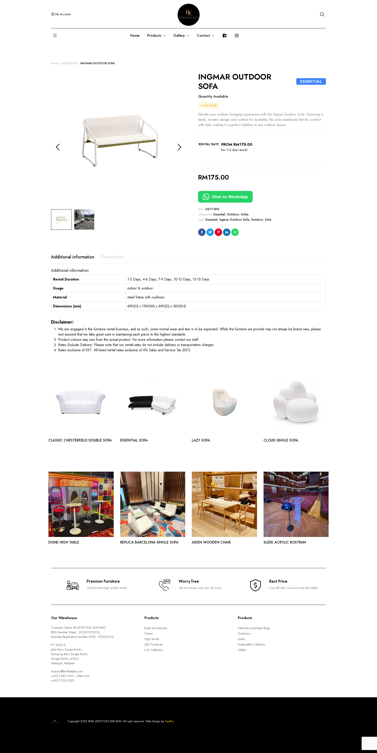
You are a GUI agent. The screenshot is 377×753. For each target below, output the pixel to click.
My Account (62, 14)
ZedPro (169, 721)
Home (134, 35)
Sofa (268, 219)
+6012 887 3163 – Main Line (70, 676)
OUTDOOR (69, 63)
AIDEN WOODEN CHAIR (211, 542)
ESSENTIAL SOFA (134, 440)
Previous (58, 147)
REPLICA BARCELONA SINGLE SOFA (149, 542)
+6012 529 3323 (62, 680)
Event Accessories (155, 628)
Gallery (179, 35)
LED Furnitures (153, 644)
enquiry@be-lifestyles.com (67, 671)
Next (179, 147)
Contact (203, 35)
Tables (242, 650)
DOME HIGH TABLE (63, 542)
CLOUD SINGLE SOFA (281, 440)
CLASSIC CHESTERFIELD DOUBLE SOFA (80, 440)
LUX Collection (153, 650)
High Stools (151, 639)
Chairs (148, 633)
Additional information (72, 257)
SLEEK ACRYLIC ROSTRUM (285, 542)
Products (154, 35)
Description (112, 257)
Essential (219, 214)
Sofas (244, 214)
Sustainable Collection (251, 644)
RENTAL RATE (209, 144)
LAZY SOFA (201, 440)
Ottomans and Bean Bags (254, 628)
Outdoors (244, 633)
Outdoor (233, 214)
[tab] (72, 257)
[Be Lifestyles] (189, 14)
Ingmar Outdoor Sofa (234, 219)
